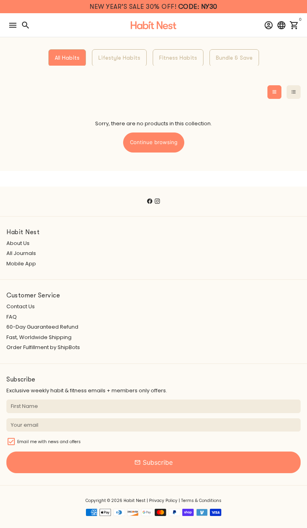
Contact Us (20, 306)
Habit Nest (135, 501)
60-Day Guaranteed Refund (42, 327)
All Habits (67, 57)
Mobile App (21, 263)
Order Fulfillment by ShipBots (43, 347)
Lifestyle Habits (119, 57)
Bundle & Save (234, 57)
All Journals (21, 253)
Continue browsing (153, 142)
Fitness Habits (178, 57)
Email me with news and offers (49, 442)
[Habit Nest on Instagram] (157, 201)
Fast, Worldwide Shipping (39, 337)
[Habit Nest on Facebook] (149, 201)
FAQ (11, 317)
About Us (18, 243)
